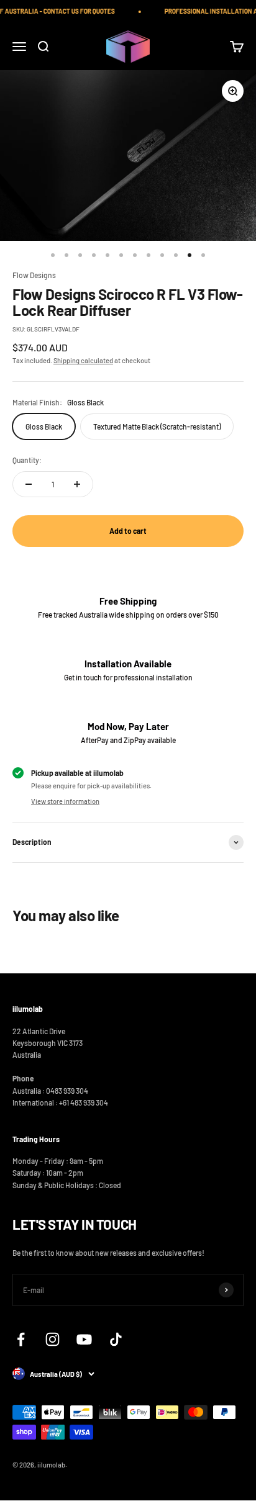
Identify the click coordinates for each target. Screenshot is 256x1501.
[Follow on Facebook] (20, 1339)
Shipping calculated (83, 360)
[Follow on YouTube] (84, 1339)
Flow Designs (34, 275)
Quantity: (27, 460)
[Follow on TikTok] (115, 1339)
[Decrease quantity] (28, 484)
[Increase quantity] (77, 484)
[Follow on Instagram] (52, 1339)
